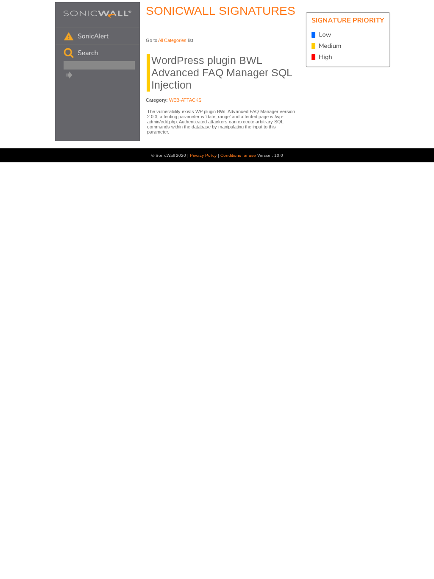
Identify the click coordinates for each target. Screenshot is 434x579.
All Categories (172, 40)
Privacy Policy (204, 155)
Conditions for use (238, 155)
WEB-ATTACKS (185, 100)
